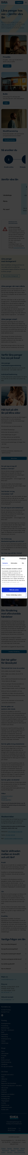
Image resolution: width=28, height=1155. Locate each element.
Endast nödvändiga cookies (14, 595)
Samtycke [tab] (5, 563)
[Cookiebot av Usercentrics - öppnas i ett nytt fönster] (19, 559)
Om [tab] (23, 563)
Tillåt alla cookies (14, 589)
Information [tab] (14, 563)
